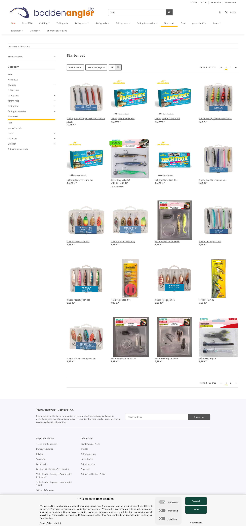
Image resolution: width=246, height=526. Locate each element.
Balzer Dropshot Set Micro (123, 358)
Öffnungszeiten (88, 454)
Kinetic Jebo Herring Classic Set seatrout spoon (86, 120)
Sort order (74, 67)
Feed (10, 122)
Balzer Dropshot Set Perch (167, 241)
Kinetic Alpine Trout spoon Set (81, 358)
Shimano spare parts (18, 149)
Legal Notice (42, 464)
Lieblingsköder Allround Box (80, 180)
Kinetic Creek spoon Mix (78, 241)
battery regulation (45, 449)
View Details (196, 522)
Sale (10, 74)
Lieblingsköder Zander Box (167, 118)
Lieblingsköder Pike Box (166, 180)
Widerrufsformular (45, 490)
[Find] (169, 12)
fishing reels (14, 95)
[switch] (162, 502)
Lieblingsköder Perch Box (123, 118)
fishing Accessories (17, 111)
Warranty (40, 459)
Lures (10, 133)
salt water (12, 138)
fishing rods (13, 100)
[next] (235, 67)
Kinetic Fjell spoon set (165, 299)
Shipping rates (88, 464)
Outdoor (12, 143)
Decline (196, 509)
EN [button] (202, 2)
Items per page (95, 67)
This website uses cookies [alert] (96, 499)
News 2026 (13, 79)
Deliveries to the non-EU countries (52, 469)
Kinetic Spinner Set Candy (123, 241)
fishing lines (13, 106)
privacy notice (68, 419)
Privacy (39, 454)
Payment (85, 469)
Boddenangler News (90, 444)
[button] (220, 12)
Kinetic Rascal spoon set (78, 299)
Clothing (12, 85)
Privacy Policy (46, 523)
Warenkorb (230, 2)
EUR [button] (192, 2)
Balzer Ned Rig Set (207, 358)
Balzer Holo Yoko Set (120, 180)
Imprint (57, 523)
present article (15, 128)
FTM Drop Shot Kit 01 (121, 299)
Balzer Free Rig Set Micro (166, 358)
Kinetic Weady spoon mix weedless (215, 118)
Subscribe (199, 417)
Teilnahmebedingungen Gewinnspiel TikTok (54, 484)
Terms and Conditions (46, 444)
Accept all (196, 501)
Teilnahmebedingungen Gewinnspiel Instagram (54, 475)
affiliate (84, 449)
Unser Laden (87, 459)
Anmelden (216, 2)
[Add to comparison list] (145, 82)
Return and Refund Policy (93, 474)
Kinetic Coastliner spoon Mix (212, 180)
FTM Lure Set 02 (206, 299)
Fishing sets (13, 90)
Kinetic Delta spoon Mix (210, 241)
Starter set (13, 116)
